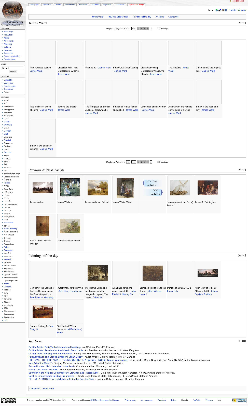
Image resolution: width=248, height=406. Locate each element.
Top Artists (47, 5)
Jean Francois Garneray (41, 297)
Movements (70, 5)
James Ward (97, 17)
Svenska (7, 287)
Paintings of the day (142, 17)
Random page (10, 59)
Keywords (107, 5)
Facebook (162, 400)
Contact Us (120, 5)
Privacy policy (130, 400)
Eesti (6, 134)
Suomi (6, 284)
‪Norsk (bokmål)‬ (10, 229)
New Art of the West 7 (40, 363)
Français (7, 152)
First (128, 28)
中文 (6, 320)
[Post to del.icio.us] (219, 10)
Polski (6, 247)
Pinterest (209, 400)
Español (7, 140)
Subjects (95, 5)
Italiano (7, 183)
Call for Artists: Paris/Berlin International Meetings (55, 347)
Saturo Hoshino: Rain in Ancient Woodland (51, 366)
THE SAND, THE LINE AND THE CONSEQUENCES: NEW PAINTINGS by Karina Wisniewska (78, 360)
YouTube (196, 400)
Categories (173, 17)
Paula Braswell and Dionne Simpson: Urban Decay (56, 356)
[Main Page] (13, 13)
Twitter (173, 400)
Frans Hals (172, 291)
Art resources (147, 400)
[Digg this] (223, 10)
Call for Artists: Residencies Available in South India (56, 350)
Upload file (8, 80)
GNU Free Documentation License (104, 400)
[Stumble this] (216, 10)
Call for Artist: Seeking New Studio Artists (51, 353)
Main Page (34, 5)
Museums (83, 5)
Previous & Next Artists (118, 17)
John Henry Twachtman (70, 291)
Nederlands (8, 223)
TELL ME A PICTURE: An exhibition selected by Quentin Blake (62, 379)
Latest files (8, 83)
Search (3, 64)
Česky (6, 122)
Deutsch (7, 131)
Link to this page (238, 10)
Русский (7, 259)
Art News (160, 17)
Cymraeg (8, 125)
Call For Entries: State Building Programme (52, 376)
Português (8, 250)
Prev (133, 28)
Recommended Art (11, 56)
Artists (58, 5)
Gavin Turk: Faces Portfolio (43, 369)
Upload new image (136, 5)
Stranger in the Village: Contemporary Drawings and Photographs (64, 372)
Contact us (8, 89)
